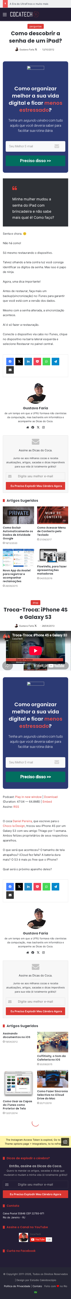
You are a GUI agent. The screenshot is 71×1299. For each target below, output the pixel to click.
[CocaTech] (24, 14)
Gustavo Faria (27, 49)
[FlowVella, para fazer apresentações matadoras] (52, 556)
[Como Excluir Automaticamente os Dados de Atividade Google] (18, 515)
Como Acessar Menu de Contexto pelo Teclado (51, 531)
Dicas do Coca (44, 421)
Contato (37, 1286)
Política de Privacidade (17, 1286)
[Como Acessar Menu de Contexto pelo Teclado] (52, 515)
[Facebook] (10, 361)
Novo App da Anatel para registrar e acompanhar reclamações (16, 576)
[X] (19, 361)
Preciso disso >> (35, 160)
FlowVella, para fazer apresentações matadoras (52, 570)
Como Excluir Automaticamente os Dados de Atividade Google (18, 533)
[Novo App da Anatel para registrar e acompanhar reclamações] (18, 558)
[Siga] (65, 1142)
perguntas (36, 26)
